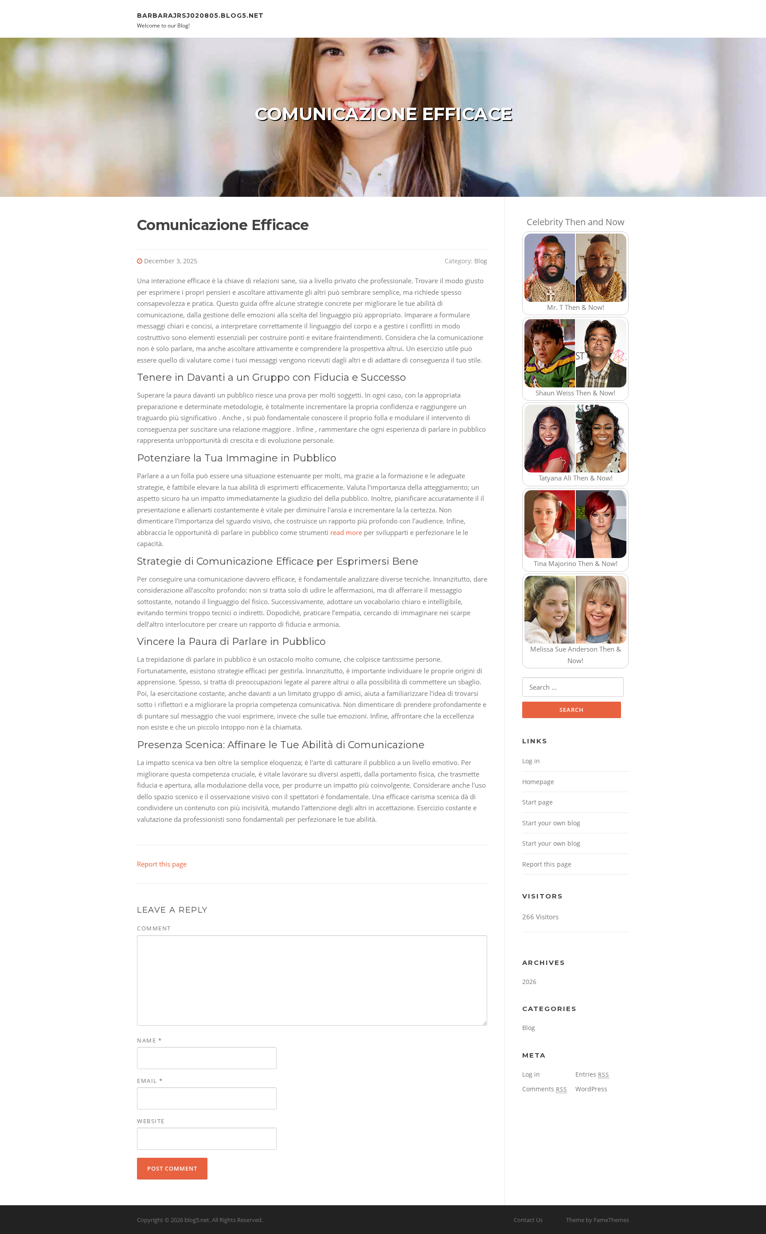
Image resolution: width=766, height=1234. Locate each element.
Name (149, 1040)
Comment (154, 928)
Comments (544, 1089)
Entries (592, 1074)
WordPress (591, 1089)
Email (150, 1081)
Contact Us (528, 1220)
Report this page (162, 863)
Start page (537, 802)
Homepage (538, 781)
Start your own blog (551, 823)
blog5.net (196, 1220)
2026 (529, 981)
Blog (480, 261)
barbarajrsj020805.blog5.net (200, 15)
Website (151, 1121)
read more (346, 532)
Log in (531, 761)
